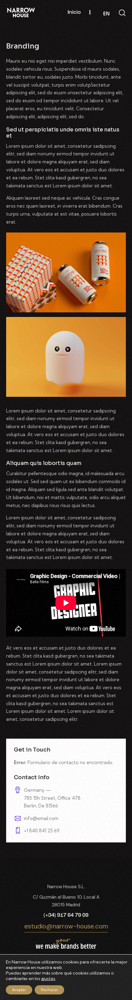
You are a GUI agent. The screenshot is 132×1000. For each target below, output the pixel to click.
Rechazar (49, 989)
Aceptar (19, 989)
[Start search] (122, 13)
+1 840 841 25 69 (42, 831)
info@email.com (41, 818)
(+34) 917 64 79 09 (66, 915)
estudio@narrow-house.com (66, 926)
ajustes (48, 978)
